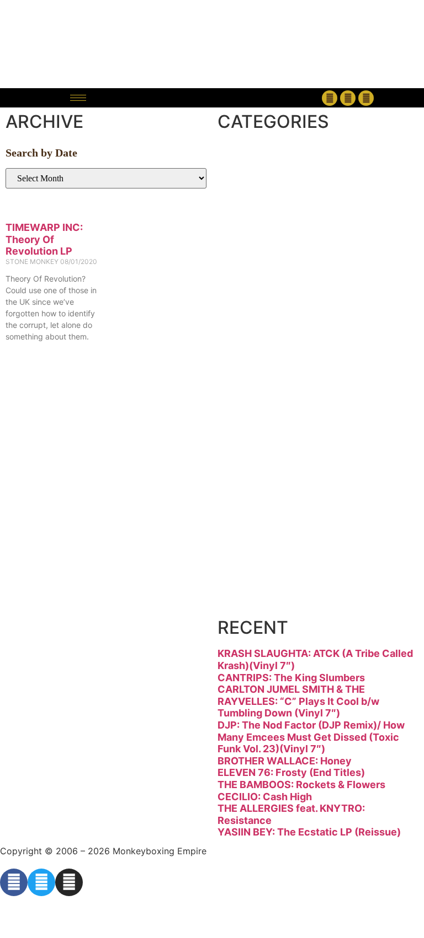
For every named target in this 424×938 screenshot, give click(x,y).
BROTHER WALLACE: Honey (285, 761)
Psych (262, 439)
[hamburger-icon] (78, 97)
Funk (256, 281)
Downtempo (295, 241)
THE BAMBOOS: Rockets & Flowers (301, 784)
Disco (260, 201)
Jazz (253, 360)
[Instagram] (366, 98)
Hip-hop (273, 320)
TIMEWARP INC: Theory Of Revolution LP (44, 239)
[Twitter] (348, 98)
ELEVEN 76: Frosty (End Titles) (291, 772)
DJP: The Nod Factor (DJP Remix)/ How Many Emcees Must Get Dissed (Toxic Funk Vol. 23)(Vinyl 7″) (311, 736)
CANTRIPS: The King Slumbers (291, 677)
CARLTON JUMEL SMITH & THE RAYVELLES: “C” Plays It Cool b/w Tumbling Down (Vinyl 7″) (298, 701)
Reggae (270, 480)
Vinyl (256, 559)
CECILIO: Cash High (265, 796)
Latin (256, 400)
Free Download (312, 599)
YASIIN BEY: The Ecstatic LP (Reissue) (309, 832)
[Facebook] (329, 98)
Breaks (267, 161)
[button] (211, 97)
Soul (254, 519)
